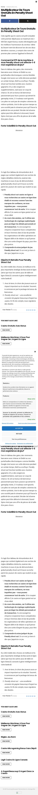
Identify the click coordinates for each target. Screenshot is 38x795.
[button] (35, 352)
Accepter (19, 428)
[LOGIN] (36, 1)
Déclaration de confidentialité (25, 443)
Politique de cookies (10, 443)
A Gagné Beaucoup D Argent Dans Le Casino (17, 772)
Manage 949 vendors (7, 423)
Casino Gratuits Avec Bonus (13, 326)
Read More (6, 330)
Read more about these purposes (27, 423)
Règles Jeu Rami (8, 737)
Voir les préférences (19, 439)
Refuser (19, 434)
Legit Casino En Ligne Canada (14, 759)
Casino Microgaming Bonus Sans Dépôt (18, 748)
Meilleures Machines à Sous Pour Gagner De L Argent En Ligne (15, 338)
